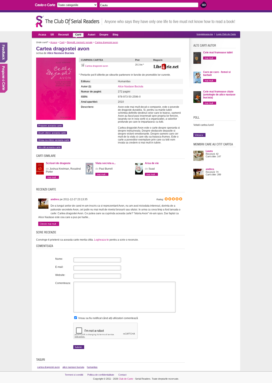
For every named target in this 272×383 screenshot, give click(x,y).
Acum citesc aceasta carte (52, 133)
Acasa (42, 34)
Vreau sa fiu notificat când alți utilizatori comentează (108, 318)
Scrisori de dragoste (58, 163)
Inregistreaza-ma (205, 34)
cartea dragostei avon (48, 367)
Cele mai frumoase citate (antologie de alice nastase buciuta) (219, 94)
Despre (103, 34)
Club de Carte (126, 378)
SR (52, 34)
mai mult (51, 177)
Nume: (59, 258)
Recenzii (63, 34)
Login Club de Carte (226, 34)
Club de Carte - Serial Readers (68, 21)
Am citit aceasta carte (49, 147)
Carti (78, 34)
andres (55, 199)
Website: (60, 275)
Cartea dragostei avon (106, 42)
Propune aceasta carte (50, 125)
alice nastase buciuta (73, 367)
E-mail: (59, 266)
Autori (91, 34)
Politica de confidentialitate (100, 374)
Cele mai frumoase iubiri (218, 52)
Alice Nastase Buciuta (130, 86)
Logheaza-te (101, 239)
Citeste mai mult (48, 224)
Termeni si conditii (74, 374)
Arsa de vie (152, 163)
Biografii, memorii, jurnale (79, 42)
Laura (209, 151)
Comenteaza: (63, 283)
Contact (122, 374)
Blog (115, 34)
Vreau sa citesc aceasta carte (53, 140)
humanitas (92, 367)
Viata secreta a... (105, 163)
